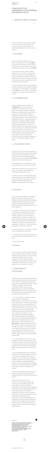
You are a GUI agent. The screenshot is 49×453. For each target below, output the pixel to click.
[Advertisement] (22, 32)
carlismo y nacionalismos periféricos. (19, 422)
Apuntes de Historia (15, 3)
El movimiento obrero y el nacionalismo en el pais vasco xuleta (21, 426)
